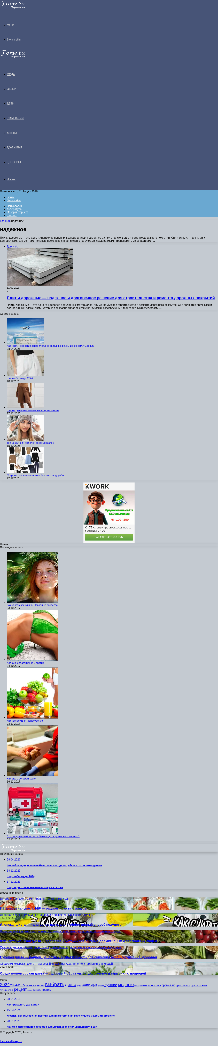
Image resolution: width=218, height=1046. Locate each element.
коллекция (89, 985)
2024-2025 (17, 985)
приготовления (199, 985)
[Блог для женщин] (17, 7)
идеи (79, 985)
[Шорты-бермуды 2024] (25, 375)
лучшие (110, 985)
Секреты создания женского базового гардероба (35, 475)
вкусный (40, 985)
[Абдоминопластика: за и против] (32, 659)
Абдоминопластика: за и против (25, 662)
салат (29, 990)
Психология (14, 206)
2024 (5, 984)
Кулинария (15, 118)
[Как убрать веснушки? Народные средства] (32, 601)
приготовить (183, 985)
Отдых (12, 88)
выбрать (54, 984)
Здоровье (14, 162)
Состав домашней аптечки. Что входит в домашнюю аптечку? (43, 836)
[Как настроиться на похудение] (32, 717)
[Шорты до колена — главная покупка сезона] (25, 407)
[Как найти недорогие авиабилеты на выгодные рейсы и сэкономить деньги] (25, 342)
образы (143, 985)
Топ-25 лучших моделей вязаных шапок (30, 442)
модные (126, 984)
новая (136, 985)
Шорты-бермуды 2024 (20, 378)
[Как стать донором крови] (32, 775)
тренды (46, 989)
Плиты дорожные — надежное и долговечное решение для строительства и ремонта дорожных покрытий (111, 298)
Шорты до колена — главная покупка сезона (33, 410)
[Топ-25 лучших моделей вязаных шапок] (25, 439)
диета (70, 984)
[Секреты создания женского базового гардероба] (25, 472)
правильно (168, 985)
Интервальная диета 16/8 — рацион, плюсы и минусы (43, 908)
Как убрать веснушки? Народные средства (32, 605)
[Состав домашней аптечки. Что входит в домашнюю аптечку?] (32, 833)
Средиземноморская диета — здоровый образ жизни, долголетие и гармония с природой (73, 973)
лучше (101, 985)
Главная (5, 221)
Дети (10, 103)
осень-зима (154, 985)
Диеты (12, 132)
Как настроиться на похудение (25, 720)
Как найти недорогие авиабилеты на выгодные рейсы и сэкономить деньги (50, 345)
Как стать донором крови (21, 778)
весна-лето (31, 985)
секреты (37, 990)
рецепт (20, 989)
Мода (11, 74)
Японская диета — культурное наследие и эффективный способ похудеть (60, 924)
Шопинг (12, 215)
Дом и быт (14, 147)
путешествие (6, 990)
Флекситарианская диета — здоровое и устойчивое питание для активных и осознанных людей (78, 941)
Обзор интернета (17, 212)
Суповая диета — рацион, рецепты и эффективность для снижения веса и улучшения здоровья (78, 957)
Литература (14, 209)
